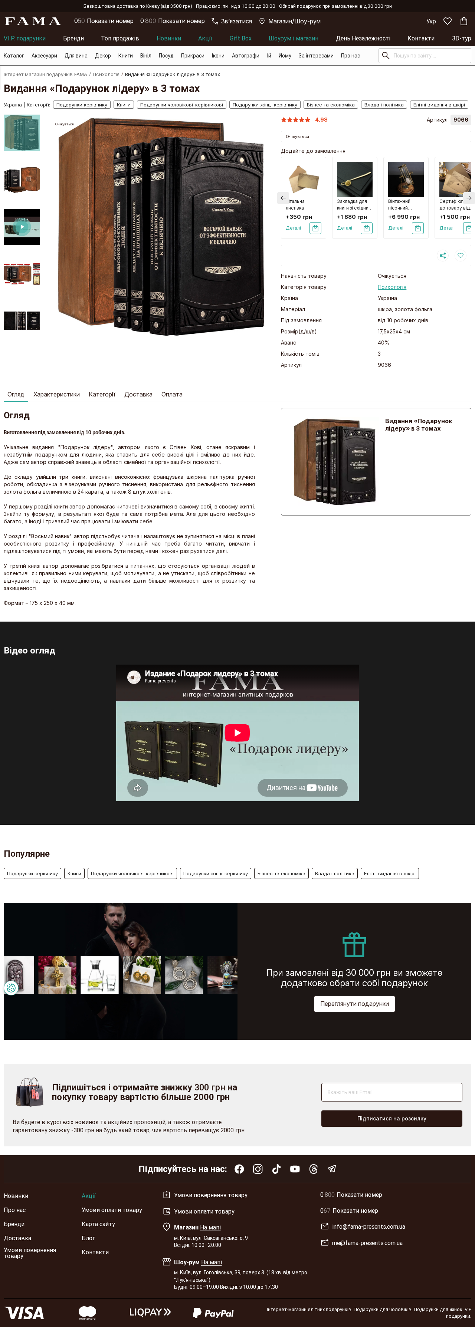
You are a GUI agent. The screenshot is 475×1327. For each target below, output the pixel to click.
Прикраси (192, 55)
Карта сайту (98, 1224)
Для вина (76, 55)
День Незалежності (363, 38)
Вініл (145, 55)
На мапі (210, 1227)
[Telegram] (332, 1169)
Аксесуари (44, 55)
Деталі (293, 228)
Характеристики (56, 394)
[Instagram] (258, 1169)
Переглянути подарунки (354, 1003)
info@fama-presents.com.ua (368, 1226)
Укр (431, 21)
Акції (205, 38)
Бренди (73, 38)
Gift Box (241, 38)
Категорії (102, 394)
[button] (22, 120)
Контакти (421, 38)
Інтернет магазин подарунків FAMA (45, 74)
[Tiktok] (276, 1169)
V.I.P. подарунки (25, 38)
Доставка (138, 394)
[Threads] (313, 1169)
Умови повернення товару (30, 1253)
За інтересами (316, 55)
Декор (103, 55)
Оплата (172, 394)
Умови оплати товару (112, 1210)
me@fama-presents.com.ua (367, 1243)
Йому (285, 55)
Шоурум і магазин (293, 38)
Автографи (245, 55)
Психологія (106, 74)
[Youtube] (295, 1169)
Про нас (350, 55)
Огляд (15, 394)
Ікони (218, 55)
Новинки (169, 38)
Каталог (14, 55)
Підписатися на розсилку (391, 1118)
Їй (269, 55)
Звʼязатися (236, 21)
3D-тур (461, 38)
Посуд (166, 55)
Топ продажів (120, 38)
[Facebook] (239, 1169)
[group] (161, 227)
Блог (88, 1238)
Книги (125, 55)
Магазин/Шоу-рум (294, 21)
